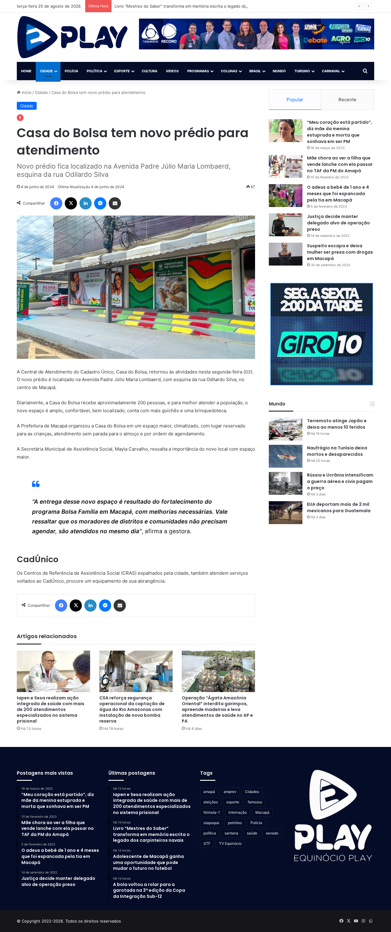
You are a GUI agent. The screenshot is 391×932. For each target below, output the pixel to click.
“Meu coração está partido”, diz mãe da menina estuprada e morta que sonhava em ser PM (339, 132)
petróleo (235, 822)
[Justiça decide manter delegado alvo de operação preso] (285, 224)
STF (206, 843)
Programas (198, 71)
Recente (347, 99)
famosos (255, 802)
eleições (210, 802)
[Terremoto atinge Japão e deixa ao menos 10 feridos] (285, 429)
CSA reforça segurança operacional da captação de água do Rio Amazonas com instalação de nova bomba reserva (132, 709)
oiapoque (211, 822)
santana (231, 833)
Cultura (149, 71)
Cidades (252, 791)
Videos (172, 71)
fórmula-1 (211, 812)
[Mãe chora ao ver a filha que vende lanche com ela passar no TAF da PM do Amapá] (285, 166)
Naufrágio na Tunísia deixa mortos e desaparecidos (337, 451)
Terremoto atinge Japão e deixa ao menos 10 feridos (337, 424)
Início (25, 92)
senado (272, 833)
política (209, 833)
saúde (252, 833)
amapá (209, 791)
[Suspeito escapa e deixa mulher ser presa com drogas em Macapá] (285, 254)
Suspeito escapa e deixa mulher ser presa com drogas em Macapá (340, 252)
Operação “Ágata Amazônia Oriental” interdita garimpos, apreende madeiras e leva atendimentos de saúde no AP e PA (217, 709)
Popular (295, 99)
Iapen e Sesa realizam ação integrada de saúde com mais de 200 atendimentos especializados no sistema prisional (50, 709)
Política (94, 71)
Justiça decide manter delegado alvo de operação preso (338, 222)
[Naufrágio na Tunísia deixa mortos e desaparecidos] (285, 456)
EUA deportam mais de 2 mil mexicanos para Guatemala (339, 507)
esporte (232, 802)
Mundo (279, 71)
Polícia (71, 71)
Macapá (262, 812)
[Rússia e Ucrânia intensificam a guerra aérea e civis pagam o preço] (285, 483)
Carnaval (331, 71)
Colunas (229, 71)
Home (26, 71)
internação (237, 812)
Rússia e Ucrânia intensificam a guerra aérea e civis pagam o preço (340, 481)
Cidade (46, 71)
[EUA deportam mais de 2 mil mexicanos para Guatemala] (285, 512)
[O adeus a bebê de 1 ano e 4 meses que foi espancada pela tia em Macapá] (285, 195)
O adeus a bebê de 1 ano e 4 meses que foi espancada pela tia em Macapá (338, 193)
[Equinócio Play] (72, 37)
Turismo (302, 71)
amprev (230, 791)
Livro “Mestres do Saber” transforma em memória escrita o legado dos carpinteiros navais (200, 6)
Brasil (255, 71)
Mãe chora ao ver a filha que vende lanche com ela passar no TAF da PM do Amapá (340, 164)
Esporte (122, 71)
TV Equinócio (230, 843)
